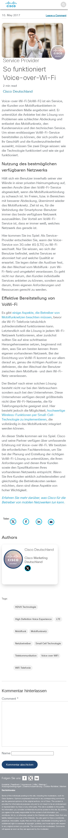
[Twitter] (29, 572)
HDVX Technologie (25, 607)
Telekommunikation (26, 656)
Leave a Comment (56, 15)
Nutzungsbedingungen (11, 786)
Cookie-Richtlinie (51, 786)
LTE (58, 619)
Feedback (15, 785)
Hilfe (35, 785)
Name (6, 753)
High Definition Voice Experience (33, 619)
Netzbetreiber (23, 643)
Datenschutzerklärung (32, 786)
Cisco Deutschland (18, 91)
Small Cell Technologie (48, 643)
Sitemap (42, 785)
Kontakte (5, 785)
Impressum (26, 785)
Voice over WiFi (49, 656)
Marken (63, 786)
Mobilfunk (20, 631)
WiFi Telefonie (23, 668)
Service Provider (21, 60)
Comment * (10, 698)
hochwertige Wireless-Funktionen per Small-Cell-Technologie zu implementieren (33, 415)
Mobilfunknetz (39, 631)
